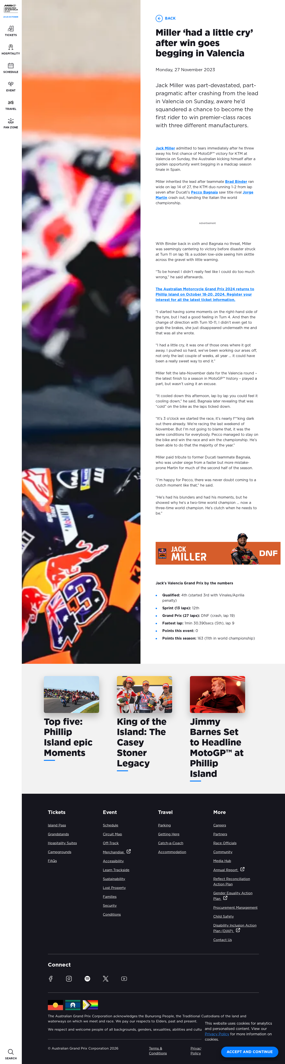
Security (110, 905)
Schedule (110, 825)
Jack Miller (165, 148)
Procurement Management (235, 907)
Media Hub (222, 861)
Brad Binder (236, 182)
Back (170, 18)
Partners (220, 834)
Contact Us (222, 940)
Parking (164, 825)
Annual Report (226, 870)
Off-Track (111, 843)
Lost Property (114, 888)
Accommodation (172, 852)
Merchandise (114, 852)
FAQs (52, 861)
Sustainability (114, 879)
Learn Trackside (116, 870)
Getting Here (168, 834)
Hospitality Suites (62, 843)
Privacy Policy (217, 1034)
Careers (219, 825)
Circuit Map (112, 834)
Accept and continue (250, 1052)
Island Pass (57, 825)
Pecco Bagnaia (204, 192)
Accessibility (113, 861)
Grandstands (58, 834)
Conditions (112, 914)
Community (222, 852)
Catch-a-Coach (170, 843)
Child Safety (223, 916)
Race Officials (224, 843)
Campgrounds (59, 852)
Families (109, 896)
